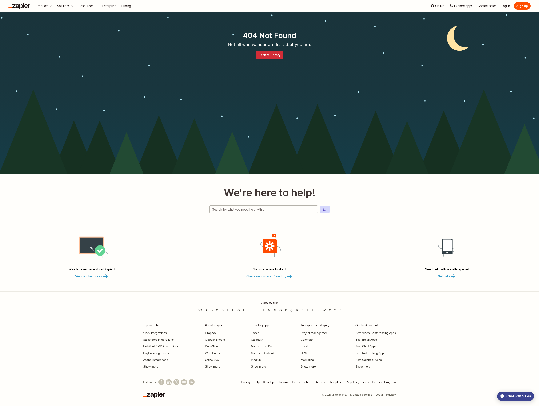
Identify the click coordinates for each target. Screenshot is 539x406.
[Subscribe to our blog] (192, 382)
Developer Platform (276, 382)
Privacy (391, 394)
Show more (150, 366)
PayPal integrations (156, 353)
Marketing (307, 359)
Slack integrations (155, 333)
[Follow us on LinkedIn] (169, 382)
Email (304, 346)
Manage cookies (361, 394)
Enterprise (319, 382)
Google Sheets (215, 339)
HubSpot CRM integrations (161, 346)
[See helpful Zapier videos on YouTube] (184, 382)
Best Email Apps (366, 339)
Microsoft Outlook (262, 353)
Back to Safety (269, 55)
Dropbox (210, 333)
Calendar (307, 339)
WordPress (212, 353)
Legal (379, 394)
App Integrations (358, 382)
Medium (256, 359)
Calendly (257, 339)
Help (256, 382)
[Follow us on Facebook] (161, 382)
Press (296, 382)
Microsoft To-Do (261, 346)
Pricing (245, 382)
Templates (336, 382)
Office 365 (212, 359)
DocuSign (211, 346)
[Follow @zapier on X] (176, 382)
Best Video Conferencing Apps (375, 333)
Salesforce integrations (158, 339)
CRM (304, 353)
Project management (314, 333)
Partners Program (384, 382)
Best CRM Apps (365, 346)
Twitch (255, 333)
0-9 (200, 310)
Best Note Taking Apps (370, 353)
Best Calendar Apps (368, 359)
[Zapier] (19, 6)
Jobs (306, 382)
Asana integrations (155, 359)
